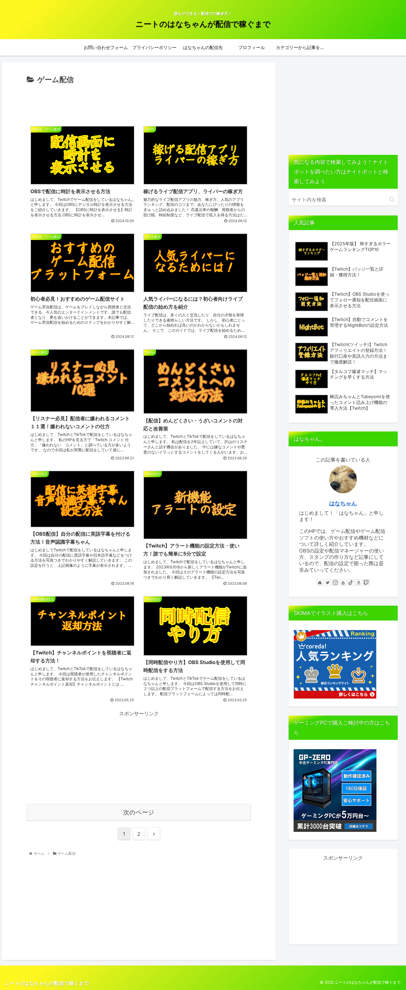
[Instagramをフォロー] (335, 582)
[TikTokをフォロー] (350, 582)
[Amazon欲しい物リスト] (358, 582)
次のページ (138, 812)
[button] (392, 199)
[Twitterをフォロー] (327, 582)
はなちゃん (343, 503)
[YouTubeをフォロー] (343, 582)
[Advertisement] (139, 101)
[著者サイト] (320, 582)
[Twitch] (366, 582)
